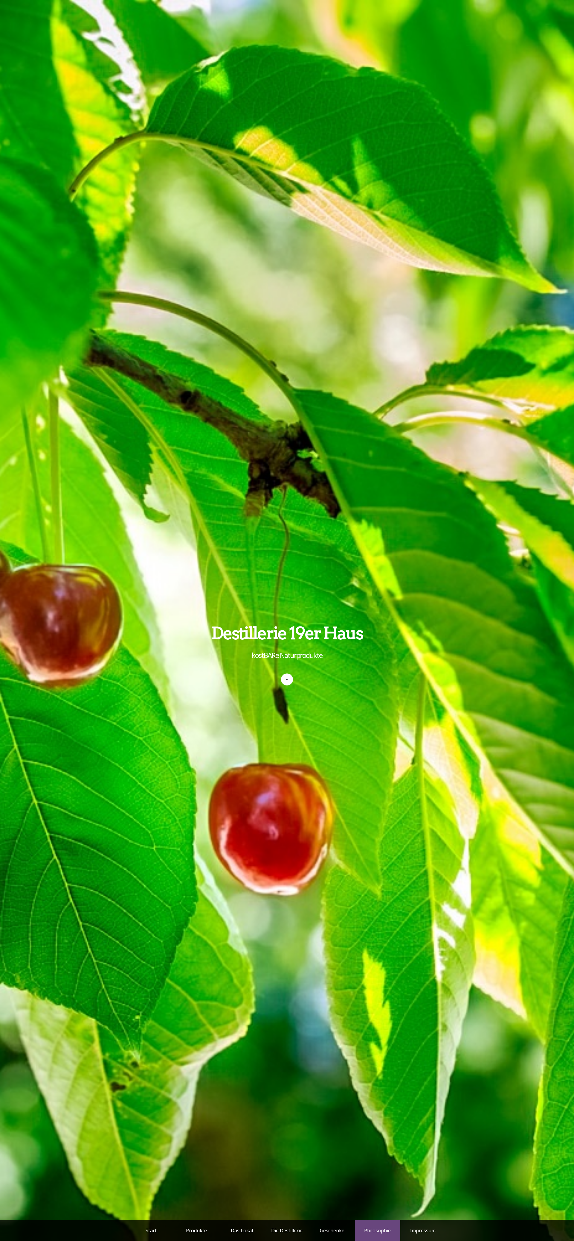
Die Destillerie (287, 1230)
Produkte (196, 1230)
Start (151, 1230)
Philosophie (377, 1230)
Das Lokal (242, 1230)
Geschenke (332, 1230)
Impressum (423, 1230)
